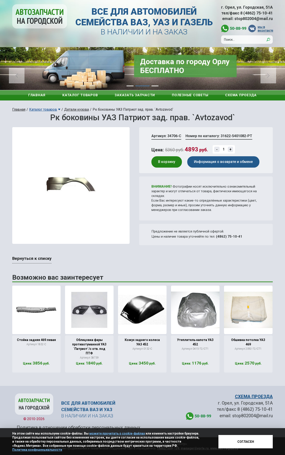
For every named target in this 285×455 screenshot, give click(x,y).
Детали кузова (76, 109)
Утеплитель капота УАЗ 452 (195, 342)
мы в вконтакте (265, 28)
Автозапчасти (40, 16)
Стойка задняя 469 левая (36, 340)
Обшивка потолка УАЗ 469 (248, 342)
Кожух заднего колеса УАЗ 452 (142, 342)
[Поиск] (268, 39)
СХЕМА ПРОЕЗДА (254, 396)
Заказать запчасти (135, 95)
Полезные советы (190, 95)
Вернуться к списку (31, 258)
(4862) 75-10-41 (229, 237)
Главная (36, 95)
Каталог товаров (80, 95)
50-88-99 (238, 28)
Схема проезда (241, 95)
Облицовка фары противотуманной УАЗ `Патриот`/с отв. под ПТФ (89, 346)
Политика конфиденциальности (37, 449)
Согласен (245, 441)
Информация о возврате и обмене (223, 162)
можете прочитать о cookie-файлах (117, 433)
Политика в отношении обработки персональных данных (78, 427)
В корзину (166, 162)
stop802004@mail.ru (253, 18)
